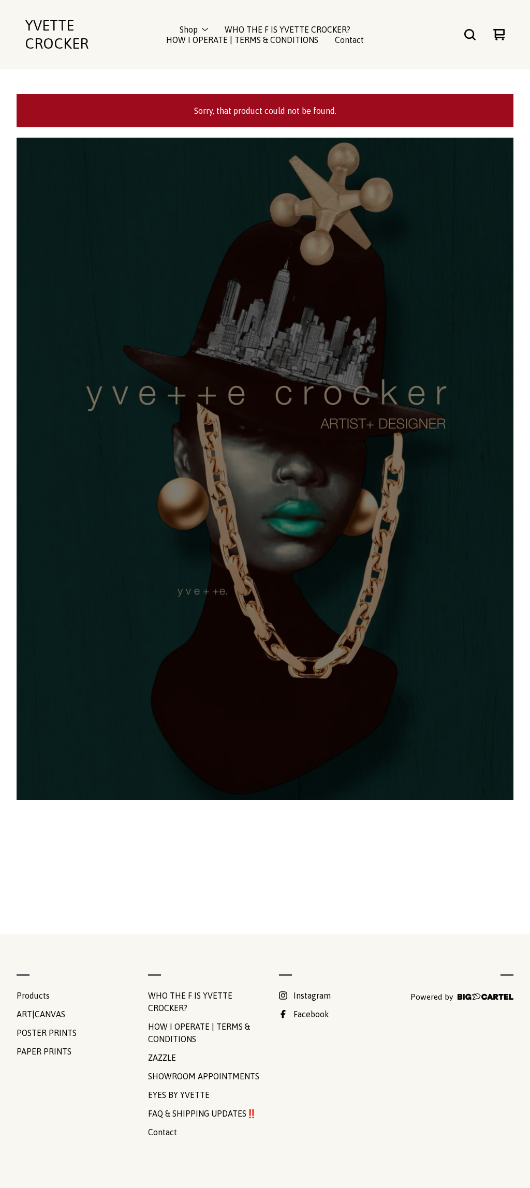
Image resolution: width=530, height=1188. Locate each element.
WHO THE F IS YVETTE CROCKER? (287, 29)
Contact (349, 40)
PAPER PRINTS (44, 1051)
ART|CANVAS (41, 1014)
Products (33, 995)
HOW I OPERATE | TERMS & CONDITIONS (242, 40)
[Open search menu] (470, 34)
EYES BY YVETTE (179, 1095)
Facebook (311, 1014)
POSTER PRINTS (47, 1032)
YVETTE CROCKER (57, 34)
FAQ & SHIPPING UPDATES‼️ (202, 1113)
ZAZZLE (162, 1057)
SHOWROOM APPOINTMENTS (203, 1076)
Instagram (312, 995)
